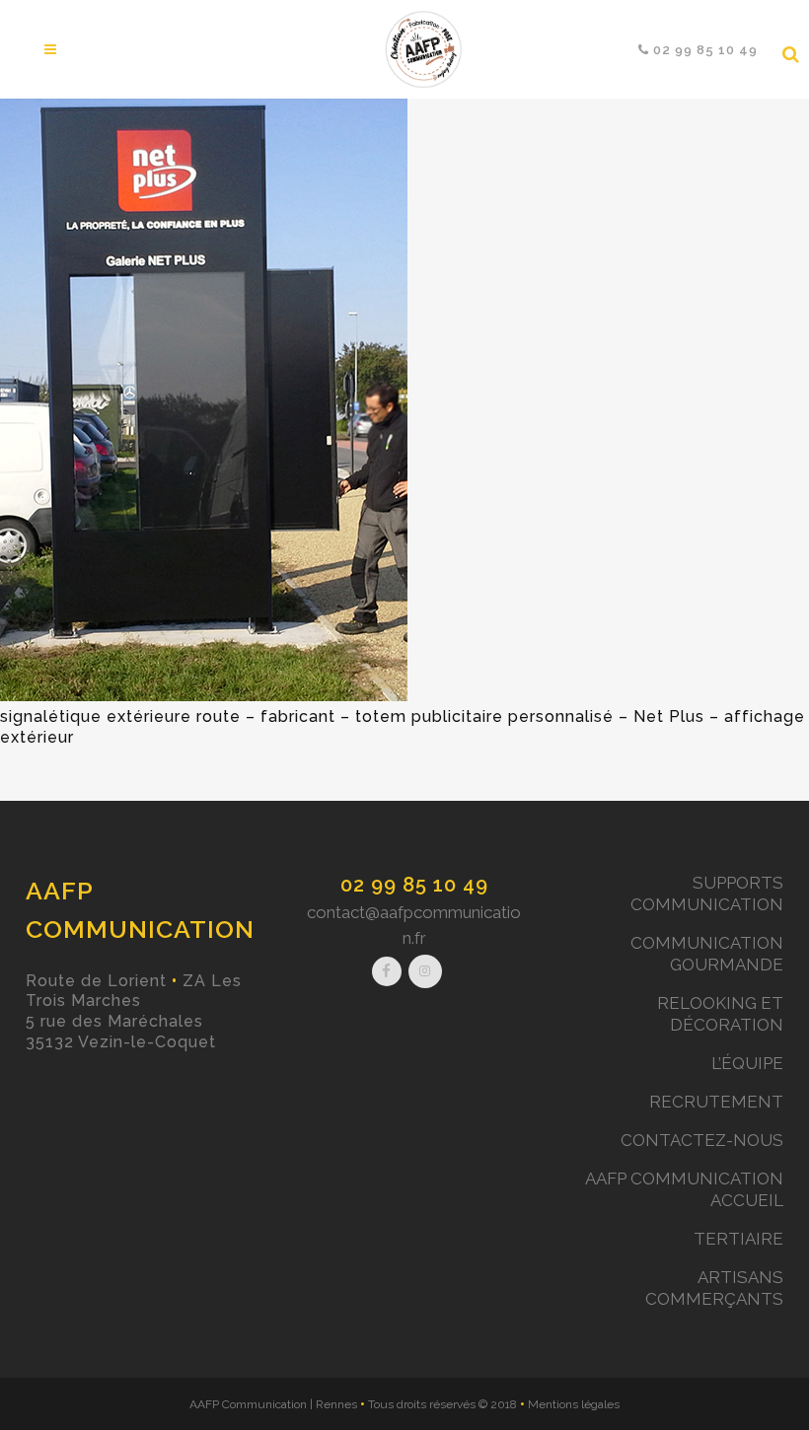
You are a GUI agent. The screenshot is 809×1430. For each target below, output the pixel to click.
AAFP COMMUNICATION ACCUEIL (684, 1189)
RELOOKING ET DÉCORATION (720, 1014)
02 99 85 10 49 (414, 884)
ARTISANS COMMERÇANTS (714, 1288)
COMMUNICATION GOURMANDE (706, 953)
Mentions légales (574, 1404)
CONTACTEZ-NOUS (702, 1140)
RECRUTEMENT (716, 1101)
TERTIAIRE (738, 1239)
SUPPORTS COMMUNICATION (706, 893)
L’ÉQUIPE (747, 1063)
